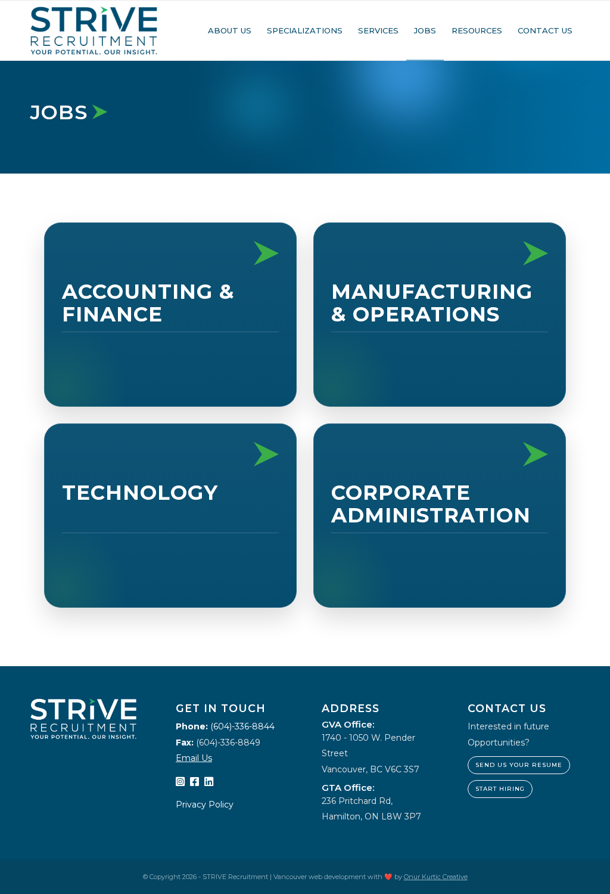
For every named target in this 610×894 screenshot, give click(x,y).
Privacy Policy (205, 804)
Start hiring (500, 789)
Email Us (194, 758)
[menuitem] (229, 30)
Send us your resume (518, 765)
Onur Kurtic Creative (436, 877)
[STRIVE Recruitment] (94, 30)
